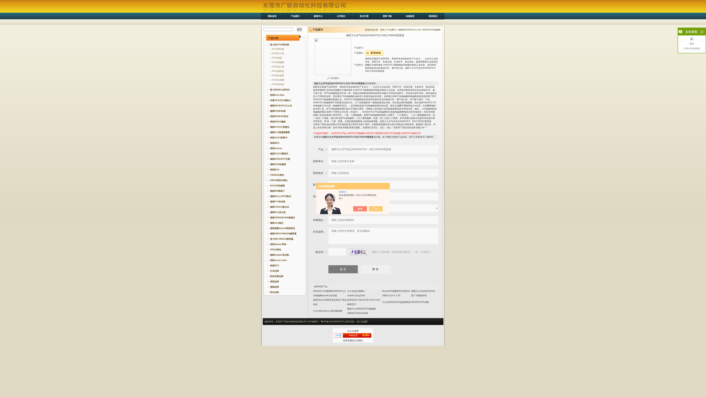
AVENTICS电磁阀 (356, 133)
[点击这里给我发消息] (691, 39)
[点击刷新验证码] (359, 252)
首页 (382, 29)
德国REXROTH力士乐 (409, 29)
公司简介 (341, 16)
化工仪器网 (353, 331)
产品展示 (295, 16)
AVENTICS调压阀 (374, 133)
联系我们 (433, 16)
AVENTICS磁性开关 (411, 133)
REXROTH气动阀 (420, 302)
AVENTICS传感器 (392, 133)
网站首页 (272, 16)
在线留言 (410, 16)
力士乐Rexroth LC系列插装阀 (327, 311)
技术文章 (364, 16)
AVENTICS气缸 (339, 133)
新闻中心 (318, 16)
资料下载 (387, 16)
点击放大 (334, 78)
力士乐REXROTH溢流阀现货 (396, 302)
